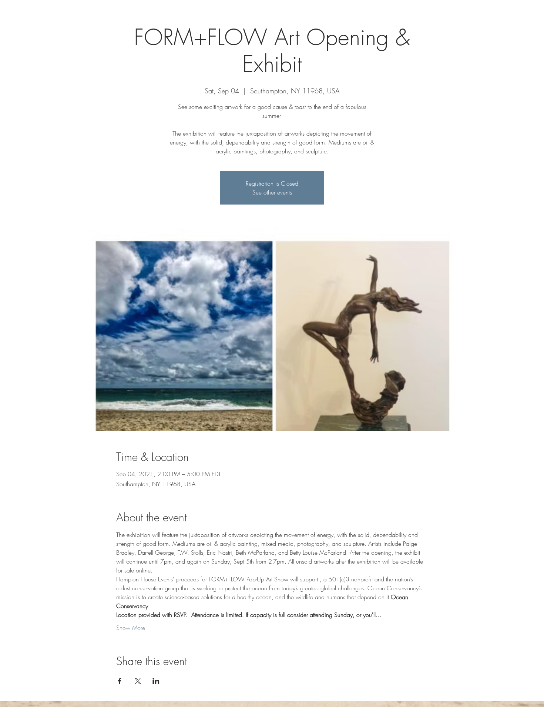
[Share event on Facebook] (119, 681)
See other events (272, 192)
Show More (130, 628)
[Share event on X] (137, 681)
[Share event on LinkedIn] (155, 681)
